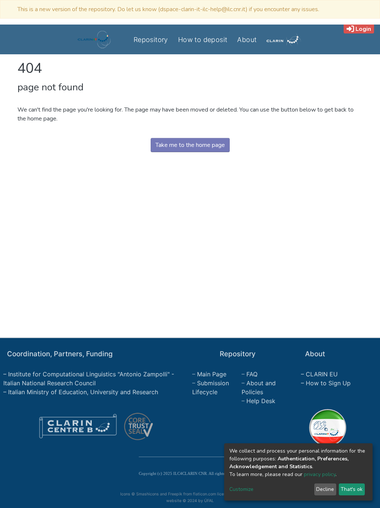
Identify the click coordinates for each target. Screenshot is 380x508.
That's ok (352, 489)
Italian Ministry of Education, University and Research (83, 392)
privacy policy (319, 474)
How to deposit (202, 40)
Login (363, 29)
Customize (241, 489)
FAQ (252, 374)
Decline (325, 489)
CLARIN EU (322, 374)
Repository (151, 40)
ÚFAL (209, 500)
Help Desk (260, 401)
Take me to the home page (190, 145)
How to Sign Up (328, 383)
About (246, 40)
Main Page (211, 374)
